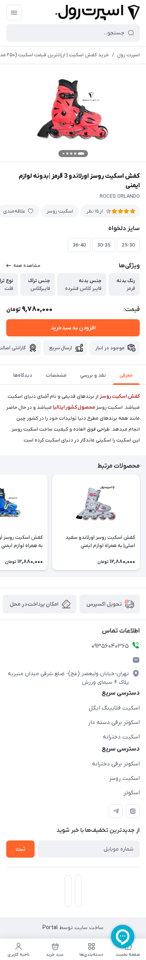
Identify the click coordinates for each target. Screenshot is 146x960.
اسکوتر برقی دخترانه (116, 764)
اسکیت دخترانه (121, 737)
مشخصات (56, 375)
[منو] (14, 12)
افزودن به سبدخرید (73, 328)
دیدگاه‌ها (22, 375)
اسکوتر (131, 793)
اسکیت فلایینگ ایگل (114, 708)
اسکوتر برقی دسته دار (114, 722)
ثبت (20, 849)
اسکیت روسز (60, 211)
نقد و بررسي (93, 375)
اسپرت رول (128, 55)
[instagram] (133, 811)
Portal (50, 927)
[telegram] (116, 811)
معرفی (126, 375)
